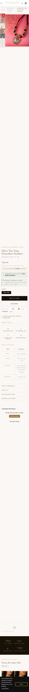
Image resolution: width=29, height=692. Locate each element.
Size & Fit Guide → (8, 322)
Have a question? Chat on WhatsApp (12, 317)
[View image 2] (2, 21)
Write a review (14, 416)
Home (3, 9)
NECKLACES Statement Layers (10, 10)
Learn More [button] (5, 688)
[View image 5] (2, 35)
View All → (5, 666)
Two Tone (6, 292)
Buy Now (14, 303)
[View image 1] (2, 16)
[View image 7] (2, 45)
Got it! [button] (21, 684)
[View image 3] (2, 26)
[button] (1, 3)
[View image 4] (2, 30)
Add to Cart (14, 298)
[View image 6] (2, 40)
